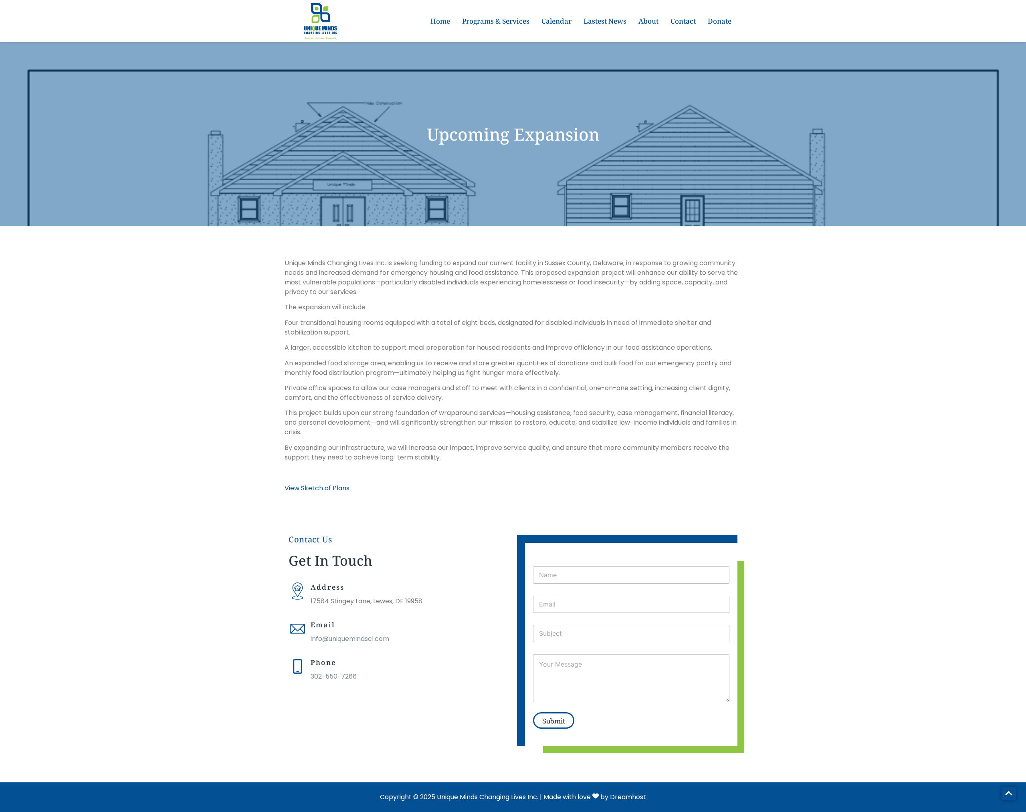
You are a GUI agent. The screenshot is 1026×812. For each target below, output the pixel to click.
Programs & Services (495, 21)
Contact (683, 21)
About (648, 21)
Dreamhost (628, 797)
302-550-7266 (334, 676)
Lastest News (605, 21)
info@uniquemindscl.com (350, 638)
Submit (553, 720)
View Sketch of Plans (317, 488)
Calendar (556, 21)
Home (440, 21)
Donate (719, 21)
